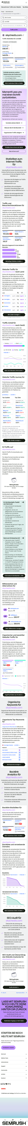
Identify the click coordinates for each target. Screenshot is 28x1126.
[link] (11, 7)
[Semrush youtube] (6, 1084)
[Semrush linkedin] (1, 1084)
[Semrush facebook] (8, 1084)
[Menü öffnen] (26, 2)
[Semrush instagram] (3, 1084)
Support (3, 1066)
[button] (20, 13)
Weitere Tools (4, 1058)
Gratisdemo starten (8, 1047)
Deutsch (3, 1078)
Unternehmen (4, 1062)
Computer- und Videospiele (9, 42)
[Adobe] (3, 1088)
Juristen (3, 1074)
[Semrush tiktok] (5, 1084)
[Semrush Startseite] (5, 3)
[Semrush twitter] (10, 1084)
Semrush (3, 1054)
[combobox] (12, 25)
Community (4, 1070)
